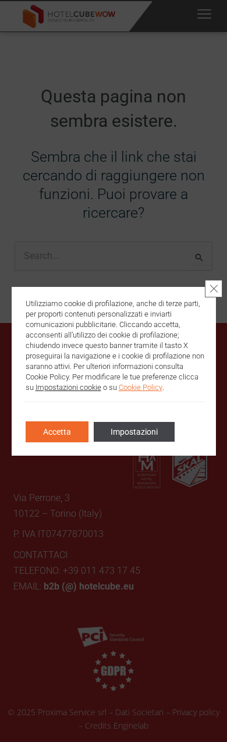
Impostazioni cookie (68, 387)
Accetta (57, 431)
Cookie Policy (140, 387)
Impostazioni (134, 431)
